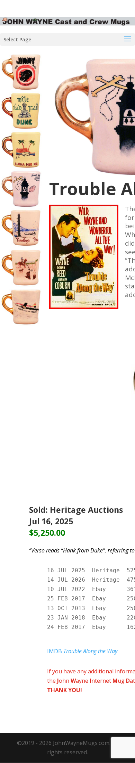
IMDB (82, 651)
